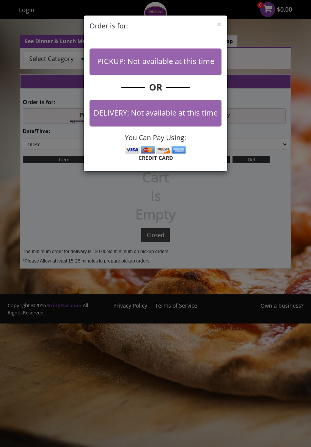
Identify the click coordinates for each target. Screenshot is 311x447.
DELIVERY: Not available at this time (156, 113)
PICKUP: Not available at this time (155, 61)
